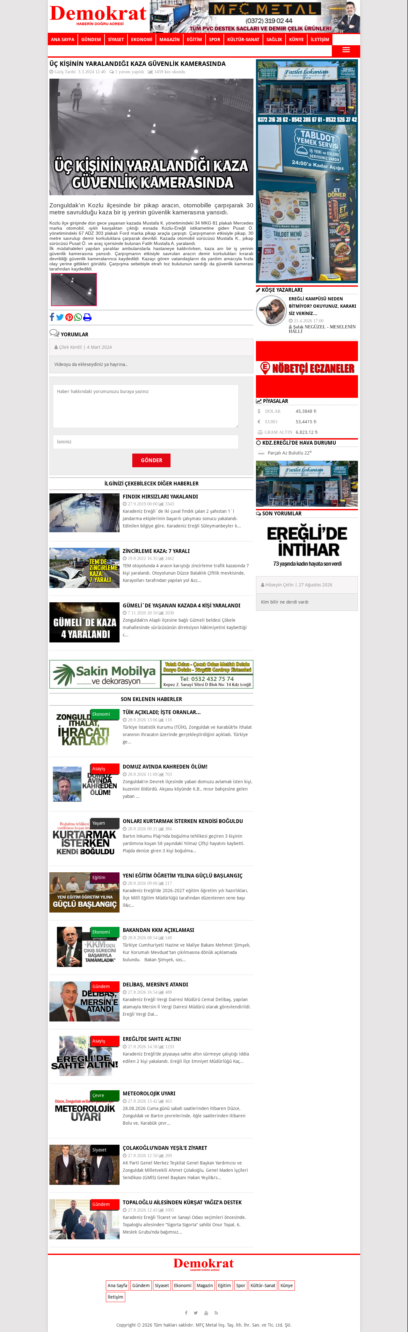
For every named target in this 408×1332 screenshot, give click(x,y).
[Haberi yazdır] (87, 317)
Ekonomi (183, 1285)
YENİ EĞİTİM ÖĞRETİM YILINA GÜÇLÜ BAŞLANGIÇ (183, 876)
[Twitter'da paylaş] (60, 317)
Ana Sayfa (117, 1285)
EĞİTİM (194, 39)
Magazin (205, 1285)
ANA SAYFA (62, 39)
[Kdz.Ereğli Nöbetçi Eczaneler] (307, 392)
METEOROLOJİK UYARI (149, 1094)
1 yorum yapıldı (129, 71)
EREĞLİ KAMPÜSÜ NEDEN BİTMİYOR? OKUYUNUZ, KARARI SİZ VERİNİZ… (322, 306)
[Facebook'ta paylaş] (52, 317)
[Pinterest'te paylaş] (69, 317)
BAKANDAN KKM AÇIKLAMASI (158, 930)
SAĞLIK (274, 39)
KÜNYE (296, 39)
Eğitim (224, 1285)
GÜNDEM (91, 39)
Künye (286, 1285)
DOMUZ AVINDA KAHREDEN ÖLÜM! (165, 767)
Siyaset (162, 1285)
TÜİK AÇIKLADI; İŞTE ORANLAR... (162, 712)
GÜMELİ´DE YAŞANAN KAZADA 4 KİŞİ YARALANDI (181, 606)
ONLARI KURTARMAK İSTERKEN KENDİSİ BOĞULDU (183, 821)
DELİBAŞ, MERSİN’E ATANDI (155, 985)
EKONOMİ (141, 39)
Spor (240, 1285)
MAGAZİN (169, 39)
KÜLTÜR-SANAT (243, 39)
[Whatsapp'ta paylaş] (78, 317)
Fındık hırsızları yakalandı (160, 497)
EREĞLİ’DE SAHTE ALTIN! (152, 1039)
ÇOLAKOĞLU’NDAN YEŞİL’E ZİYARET (165, 1148)
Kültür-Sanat (263, 1285)
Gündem (141, 1285)
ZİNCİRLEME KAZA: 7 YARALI (156, 551)
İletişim (115, 1297)
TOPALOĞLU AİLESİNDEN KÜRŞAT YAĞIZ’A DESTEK (182, 1203)
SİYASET (116, 39)
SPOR (214, 39)
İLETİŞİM (320, 39)
